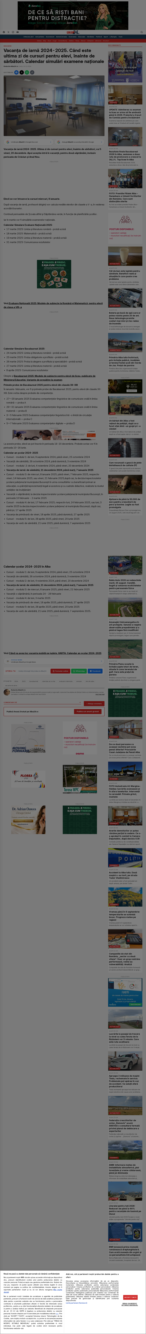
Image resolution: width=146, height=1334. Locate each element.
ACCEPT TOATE (130, 1297)
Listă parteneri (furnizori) (76, 1303)
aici (57, 1313)
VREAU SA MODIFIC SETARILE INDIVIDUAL (129, 1304)
